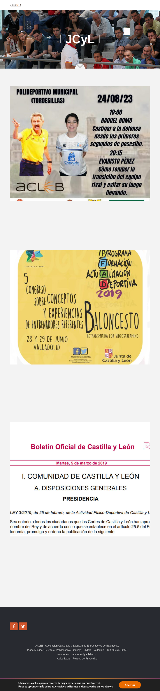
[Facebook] (14, 626)
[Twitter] (23, 626)
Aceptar (130, 684)
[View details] (80, 143)
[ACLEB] (15, 5)
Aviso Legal (64, 658)
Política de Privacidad (84, 658)
